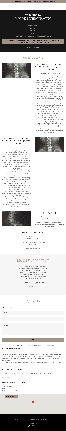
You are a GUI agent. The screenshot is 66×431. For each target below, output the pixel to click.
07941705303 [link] (33, 47)
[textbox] (33, 313)
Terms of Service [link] (47, 345)
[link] (33, 425)
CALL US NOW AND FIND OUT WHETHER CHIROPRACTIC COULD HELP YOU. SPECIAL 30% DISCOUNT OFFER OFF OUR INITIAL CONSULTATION (33, 41)
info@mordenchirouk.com (39, 36)
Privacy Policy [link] (38, 345)
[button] (9, 6)
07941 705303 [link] (6, 377)
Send (33, 340)
